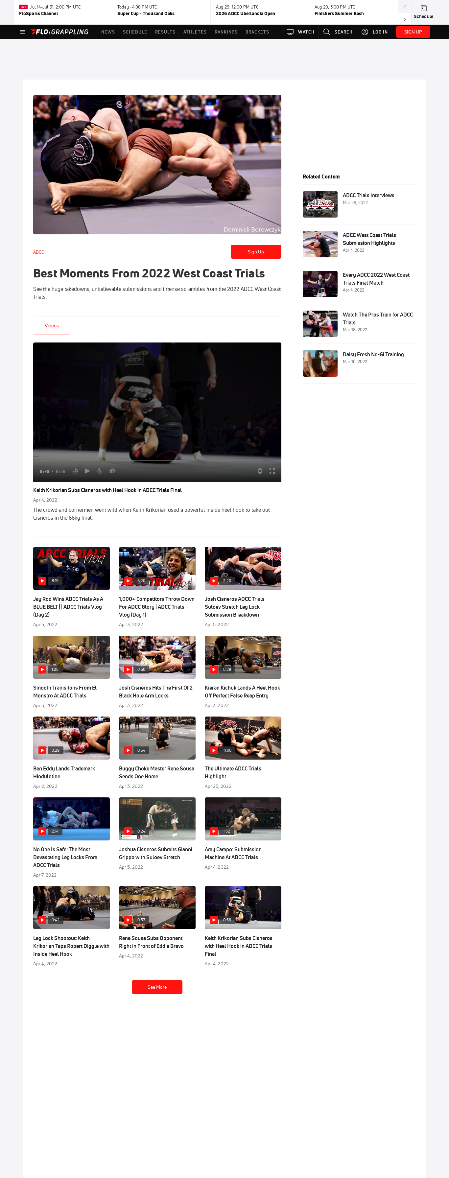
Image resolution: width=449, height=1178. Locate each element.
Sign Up (256, 252)
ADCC (38, 252)
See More (157, 987)
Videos (52, 325)
